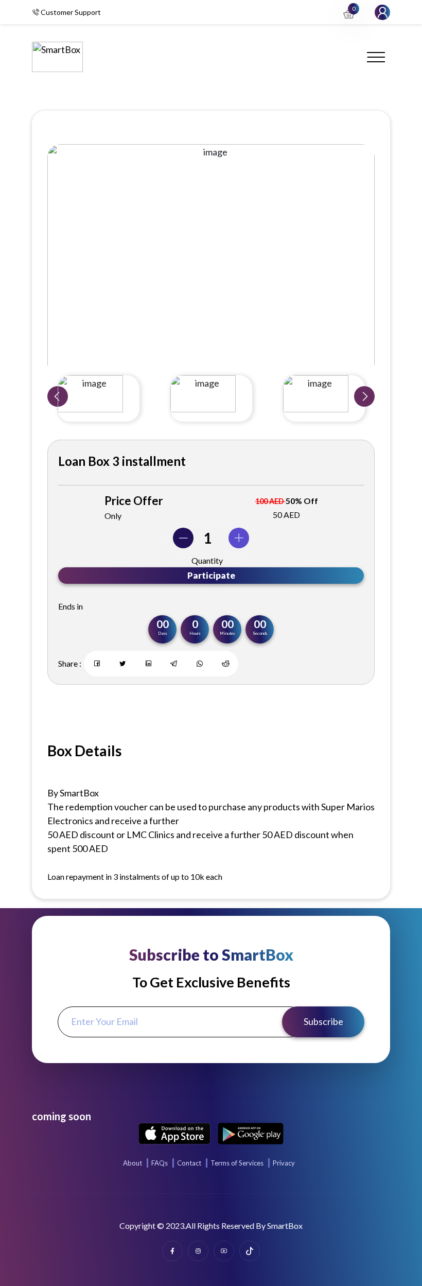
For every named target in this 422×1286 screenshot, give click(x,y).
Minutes (227, 633)
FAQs (159, 1163)
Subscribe (323, 1021)
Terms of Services (236, 1163)
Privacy (284, 1163)
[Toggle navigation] (376, 57)
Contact (189, 1163)
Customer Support (70, 12)
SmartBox (285, 1225)
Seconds (260, 633)
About (132, 1163)
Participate (211, 575)
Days (162, 633)
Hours (194, 633)
